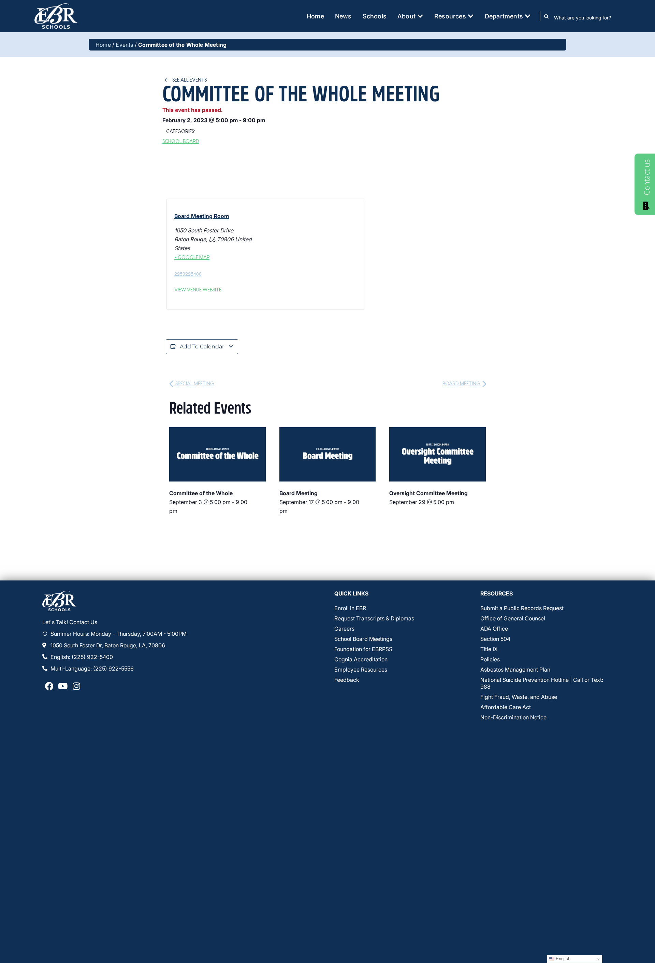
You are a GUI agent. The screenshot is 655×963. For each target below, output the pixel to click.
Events (124, 44)
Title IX (489, 649)
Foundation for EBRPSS (363, 649)
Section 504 (495, 638)
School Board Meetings (363, 638)
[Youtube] (63, 686)
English (562, 958)
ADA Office (494, 628)
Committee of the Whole (201, 493)
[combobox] (587, 18)
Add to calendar (201, 346)
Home (103, 44)
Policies (490, 659)
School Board (180, 141)
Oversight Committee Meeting (428, 493)
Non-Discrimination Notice (513, 717)
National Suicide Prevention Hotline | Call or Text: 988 (541, 683)
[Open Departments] (528, 16)
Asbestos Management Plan (515, 669)
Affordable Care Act (505, 707)
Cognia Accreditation (361, 659)
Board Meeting (461, 383)
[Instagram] (76, 686)
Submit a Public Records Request (522, 608)
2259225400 (188, 273)
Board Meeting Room (201, 216)
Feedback (346, 679)
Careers (344, 628)
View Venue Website (197, 289)
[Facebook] (49, 686)
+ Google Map (191, 257)
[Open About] (420, 16)
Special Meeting (194, 383)
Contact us (646, 177)
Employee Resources (360, 669)
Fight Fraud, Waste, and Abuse (518, 696)
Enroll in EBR (350, 608)
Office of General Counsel (512, 618)
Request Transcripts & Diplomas (374, 618)
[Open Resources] (471, 16)
